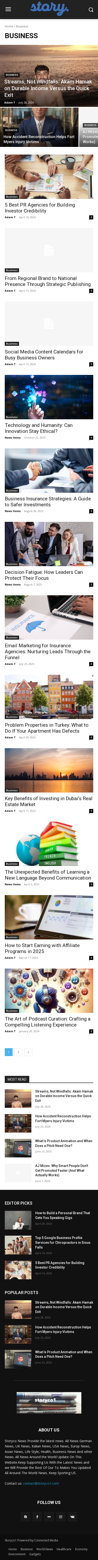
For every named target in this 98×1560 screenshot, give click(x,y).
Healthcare (64, 1549)
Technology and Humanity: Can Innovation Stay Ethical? (39, 428)
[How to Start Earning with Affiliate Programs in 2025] (49, 917)
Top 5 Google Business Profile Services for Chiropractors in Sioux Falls (62, 1242)
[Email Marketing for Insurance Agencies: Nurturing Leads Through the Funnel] (49, 617)
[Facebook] (37, 1516)
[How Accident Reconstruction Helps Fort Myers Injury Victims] (39, 127)
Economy (81, 1549)
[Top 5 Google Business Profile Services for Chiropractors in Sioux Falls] (18, 1245)
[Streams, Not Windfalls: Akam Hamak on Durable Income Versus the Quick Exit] (49, 76)
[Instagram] (60, 1516)
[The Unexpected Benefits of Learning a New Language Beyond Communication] (49, 844)
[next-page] (28, 1052)
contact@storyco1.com (41, 1483)
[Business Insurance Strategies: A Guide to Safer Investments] (49, 470)
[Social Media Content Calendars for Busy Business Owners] (49, 323)
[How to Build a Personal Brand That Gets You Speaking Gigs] (18, 1220)
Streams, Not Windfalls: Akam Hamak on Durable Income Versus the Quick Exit (64, 1096)
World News (44, 1549)
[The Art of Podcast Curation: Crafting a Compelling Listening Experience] (49, 991)
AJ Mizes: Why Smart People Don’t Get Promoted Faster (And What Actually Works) (61, 1170)
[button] (91, 9)
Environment (17, 1554)
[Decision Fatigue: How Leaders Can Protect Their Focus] (49, 544)
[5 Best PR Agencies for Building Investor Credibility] (49, 177)
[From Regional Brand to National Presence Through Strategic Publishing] (49, 250)
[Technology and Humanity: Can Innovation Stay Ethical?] (49, 397)
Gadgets (35, 1554)
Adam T (10, 217)
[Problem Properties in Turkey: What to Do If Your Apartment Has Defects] (49, 697)
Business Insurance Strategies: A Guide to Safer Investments (48, 502)
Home (9, 26)
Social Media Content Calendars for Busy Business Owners (44, 355)
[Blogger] (25, 1516)
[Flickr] (49, 1516)
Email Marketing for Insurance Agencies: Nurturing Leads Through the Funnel (48, 651)
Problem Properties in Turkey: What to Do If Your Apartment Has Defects (46, 728)
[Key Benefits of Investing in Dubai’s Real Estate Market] (49, 770)
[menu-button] (8, 9)
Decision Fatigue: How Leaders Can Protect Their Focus (44, 575)
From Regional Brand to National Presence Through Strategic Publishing (48, 281)
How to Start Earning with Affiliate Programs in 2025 (42, 948)
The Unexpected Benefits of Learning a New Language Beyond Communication (48, 875)
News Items (13, 437)
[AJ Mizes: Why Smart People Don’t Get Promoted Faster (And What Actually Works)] (18, 1173)
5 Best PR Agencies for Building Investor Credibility (40, 208)
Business (12, 75)
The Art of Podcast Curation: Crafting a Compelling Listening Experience (47, 1022)
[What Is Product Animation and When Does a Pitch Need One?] (18, 1148)
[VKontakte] (72, 1516)
